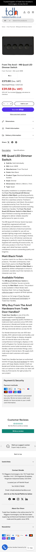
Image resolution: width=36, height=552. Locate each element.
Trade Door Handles (11, 547)
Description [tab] (6, 150)
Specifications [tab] (19, 150)
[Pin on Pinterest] (16, 142)
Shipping (18, 92)
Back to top (18, 454)
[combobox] (18, 21)
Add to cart (24, 104)
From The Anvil (6, 71)
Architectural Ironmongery (19, 298)
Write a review (18, 431)
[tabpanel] (18, 264)
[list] (18, 45)
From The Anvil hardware (18, 362)
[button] (29, 12)
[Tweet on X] (8, 142)
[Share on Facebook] (12, 142)
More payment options (18, 114)
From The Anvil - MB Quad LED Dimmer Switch (19, 27)
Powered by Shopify (23, 547)
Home (3, 27)
